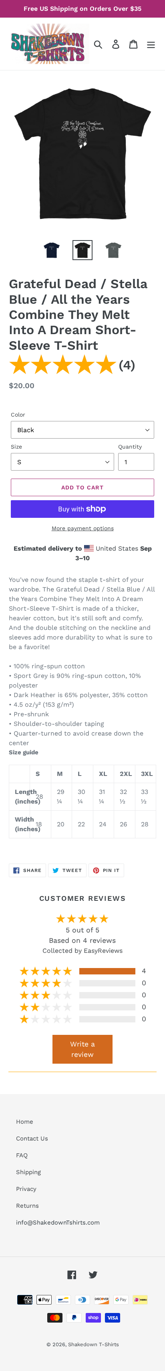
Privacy (26, 1189)
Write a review (82, 1049)
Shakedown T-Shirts (93, 1344)
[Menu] (151, 44)
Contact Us (32, 1138)
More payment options (83, 528)
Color (18, 414)
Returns (27, 1205)
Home (24, 1121)
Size (16, 446)
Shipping (28, 1172)
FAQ (22, 1155)
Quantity (130, 446)
